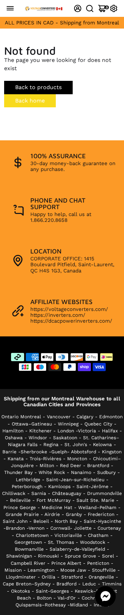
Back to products (38, 87)
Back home (30, 100)
